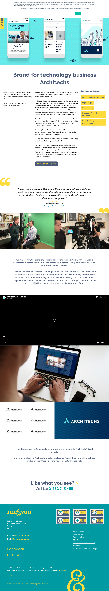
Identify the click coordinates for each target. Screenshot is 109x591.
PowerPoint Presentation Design (85, 549)
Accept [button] (78, 13)
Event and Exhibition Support (84, 543)
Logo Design (87, 102)
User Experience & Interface (89, 114)
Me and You (19, 512)
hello (19, 539)
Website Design (78, 546)
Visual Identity (78, 534)
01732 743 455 (61, 488)
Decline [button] (85, 13)
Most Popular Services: (81, 531)
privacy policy (12, 584)
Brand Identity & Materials (93, 97)
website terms (23, 584)
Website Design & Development (89, 122)
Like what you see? (54, 483)
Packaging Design (79, 537)
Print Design (77, 540)
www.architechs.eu (46, 164)
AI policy (45, 584)
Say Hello (2, 17)
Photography (87, 108)
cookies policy (35, 584)
